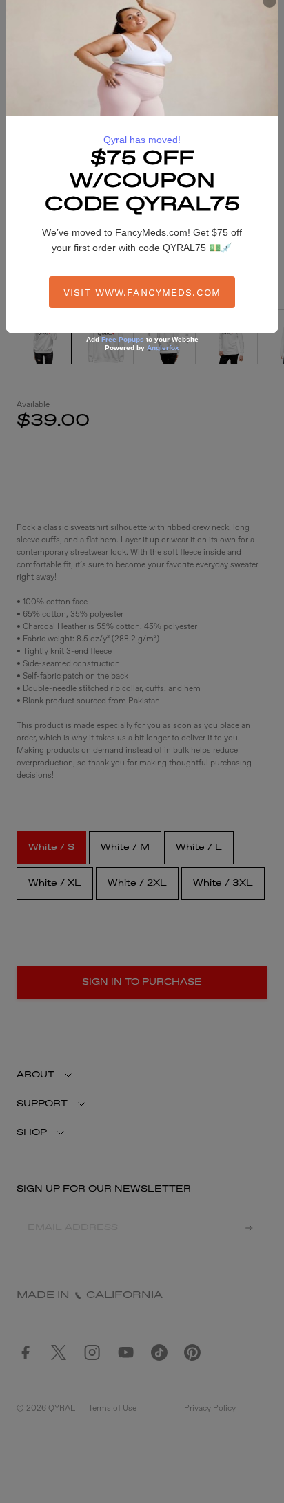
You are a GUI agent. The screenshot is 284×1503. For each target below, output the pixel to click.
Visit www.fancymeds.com (142, 292)
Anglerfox (163, 347)
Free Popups (122, 339)
